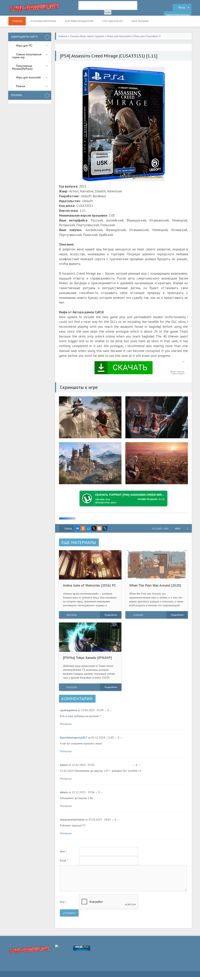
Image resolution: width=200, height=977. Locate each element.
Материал (66, 724)
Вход (182, 7)
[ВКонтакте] (77, 528)
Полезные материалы (43, 21)
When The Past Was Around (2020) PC (155, 587)
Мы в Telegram (139, 21)
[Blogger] (99, 528)
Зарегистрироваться (177, 14)
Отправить (69, 913)
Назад (68, 528)
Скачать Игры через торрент (87, 36)
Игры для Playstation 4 (147, 36)
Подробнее (110, 614)
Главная (17, 21)
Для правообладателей (79, 21)
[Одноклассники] (83, 528)
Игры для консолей (118, 36)
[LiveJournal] (105, 528)
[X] (94, 528)
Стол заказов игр (112, 21)
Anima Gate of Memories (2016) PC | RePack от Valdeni (89, 587)
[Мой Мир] (88, 528)
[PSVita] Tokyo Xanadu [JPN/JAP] (87, 657)
